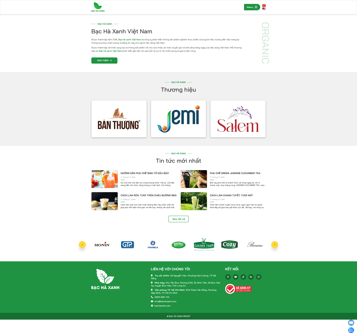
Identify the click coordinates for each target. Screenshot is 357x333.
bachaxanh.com (162, 305)
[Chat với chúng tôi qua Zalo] (351, 330)
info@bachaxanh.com (165, 301)
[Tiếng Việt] (264, 5)
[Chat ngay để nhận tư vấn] (351, 322)
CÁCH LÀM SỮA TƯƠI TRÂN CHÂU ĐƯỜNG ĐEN (148, 195)
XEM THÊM (102, 60)
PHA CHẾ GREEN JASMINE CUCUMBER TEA (235, 173)
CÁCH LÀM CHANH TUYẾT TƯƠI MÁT (231, 195)
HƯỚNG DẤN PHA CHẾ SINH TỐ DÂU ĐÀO (145, 173)
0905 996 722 (162, 297)
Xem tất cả (178, 219)
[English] (264, 8)
